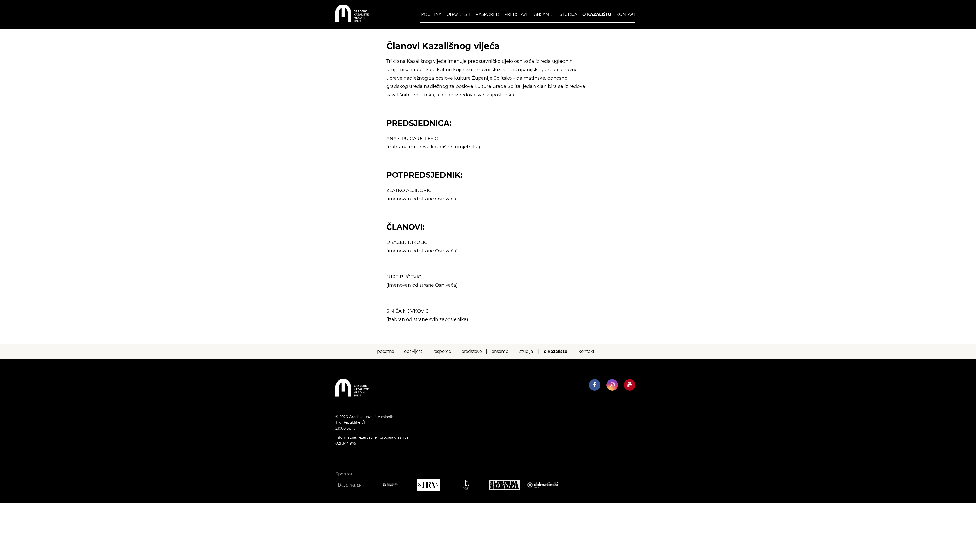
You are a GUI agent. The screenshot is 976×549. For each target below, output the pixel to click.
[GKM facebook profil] (594, 385)
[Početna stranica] (352, 20)
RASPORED (487, 14)
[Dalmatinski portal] (545, 485)
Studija (568, 14)
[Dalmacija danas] (392, 485)
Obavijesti (458, 14)
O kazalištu (596, 14)
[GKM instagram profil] (612, 385)
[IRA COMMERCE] (431, 485)
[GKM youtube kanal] (629, 385)
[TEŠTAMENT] (469, 485)
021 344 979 (346, 443)
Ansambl (544, 14)
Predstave (516, 14)
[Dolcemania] (354, 485)
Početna (431, 14)
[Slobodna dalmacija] (507, 485)
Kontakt (625, 14)
